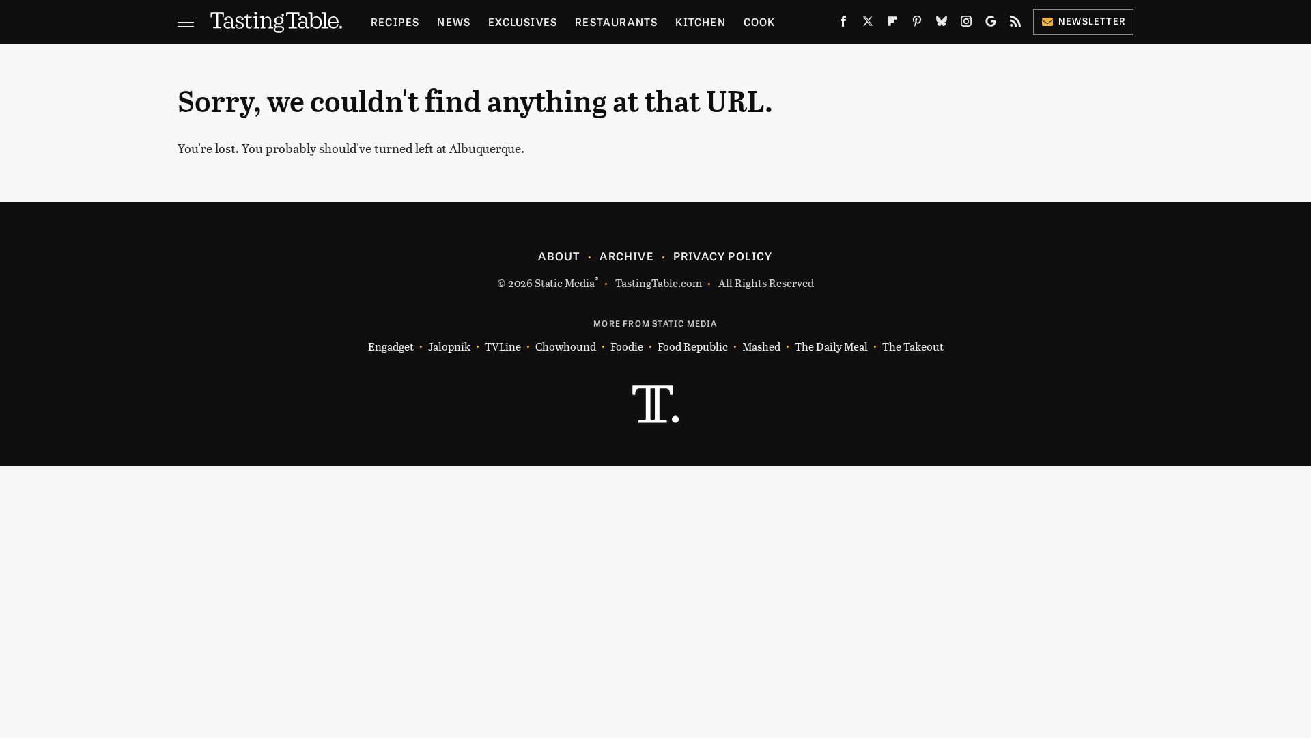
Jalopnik (449, 346)
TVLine (503, 346)
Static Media (565, 282)
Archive (626, 255)
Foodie (626, 346)
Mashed (761, 346)
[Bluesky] (941, 24)
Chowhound (565, 346)
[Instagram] (966, 24)
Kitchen (700, 21)
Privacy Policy (723, 255)
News (453, 21)
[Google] (991, 24)
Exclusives (522, 21)
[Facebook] (843, 24)
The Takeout (913, 346)
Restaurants (616, 21)
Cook (760, 21)
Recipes (395, 21)
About (559, 255)
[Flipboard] (892, 24)
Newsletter (1092, 20)
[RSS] (1015, 24)
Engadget (391, 346)
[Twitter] (868, 24)
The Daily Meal (831, 346)
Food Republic (693, 346)
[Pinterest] (917, 24)
